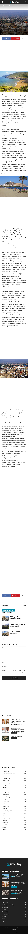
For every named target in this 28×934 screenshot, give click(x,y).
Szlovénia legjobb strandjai (17, 875)
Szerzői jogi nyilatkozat (7, 927)
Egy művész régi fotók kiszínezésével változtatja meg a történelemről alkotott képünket (18, 729)
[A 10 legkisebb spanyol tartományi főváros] (5, 618)
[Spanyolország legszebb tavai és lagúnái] (5, 626)
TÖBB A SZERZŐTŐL (7, 612)
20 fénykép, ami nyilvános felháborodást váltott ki (16, 891)
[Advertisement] (14, 56)
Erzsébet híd (5, 605)
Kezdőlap (3, 5)
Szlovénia (13, 876)
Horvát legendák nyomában (17, 736)
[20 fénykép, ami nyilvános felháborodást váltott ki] (5, 892)
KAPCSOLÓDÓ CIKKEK (8, 610)
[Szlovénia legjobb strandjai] (5, 876)
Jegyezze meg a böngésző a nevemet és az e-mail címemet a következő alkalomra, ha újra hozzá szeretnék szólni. (14, 672)
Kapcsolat (14, 929)
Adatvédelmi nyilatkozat (19, 927)
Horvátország (13, 738)
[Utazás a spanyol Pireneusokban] (5, 633)
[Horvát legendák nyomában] (5, 738)
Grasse (24, 605)
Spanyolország (9, 5)
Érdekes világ (13, 724)
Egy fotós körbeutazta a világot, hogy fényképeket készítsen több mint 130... (18, 721)
